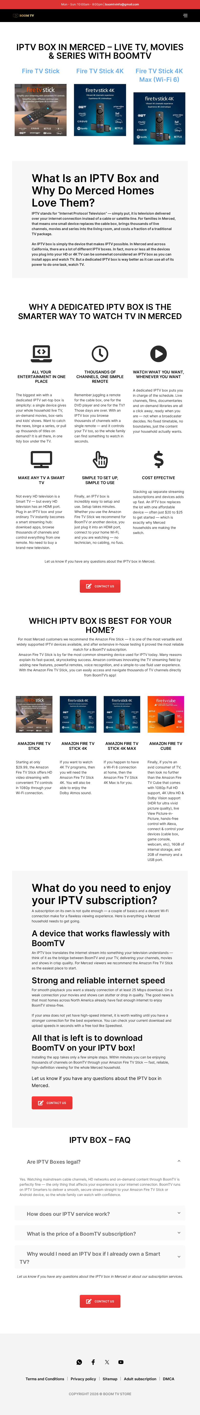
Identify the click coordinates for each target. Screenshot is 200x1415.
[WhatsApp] (79, 1362)
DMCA (168, 1379)
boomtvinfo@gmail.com (122, 4)
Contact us (104, 586)
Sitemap (110, 1379)
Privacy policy (83, 1379)
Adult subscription (140, 1379)
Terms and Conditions (45, 1379)
